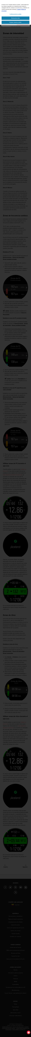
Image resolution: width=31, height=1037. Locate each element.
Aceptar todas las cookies (15, 22)
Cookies (19, 9)
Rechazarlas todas (15, 18)
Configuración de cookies (15, 14)
